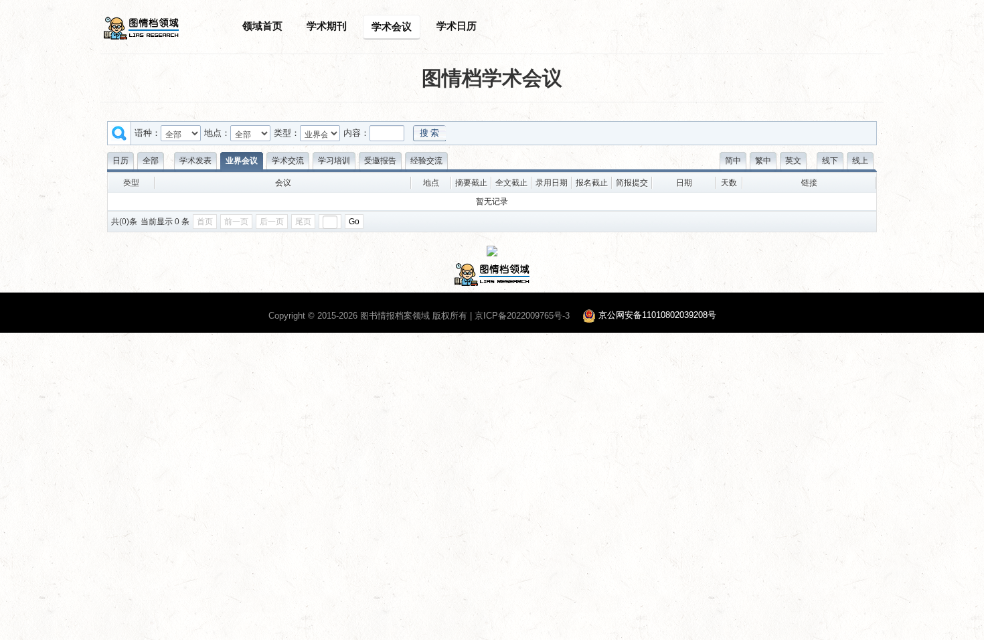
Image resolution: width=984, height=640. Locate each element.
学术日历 (456, 25)
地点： (217, 133)
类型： (287, 133)
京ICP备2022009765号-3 (522, 316)
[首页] (141, 27)
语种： (148, 133)
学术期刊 (327, 25)
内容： (356, 133)
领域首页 (262, 25)
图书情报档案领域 (395, 316)
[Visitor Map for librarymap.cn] (492, 250)
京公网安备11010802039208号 (657, 316)
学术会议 (392, 26)
